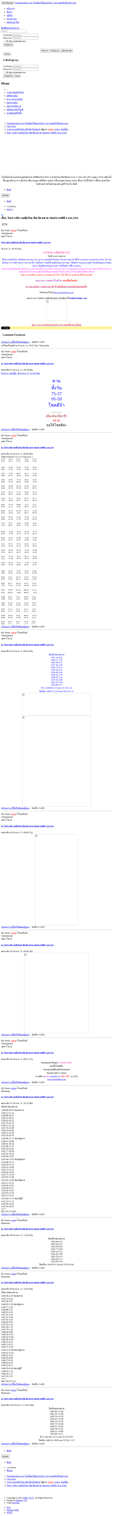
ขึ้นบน (10, 1470)
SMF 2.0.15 (28, 1498)
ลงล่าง (10, 209)
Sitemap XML (13, 1510)
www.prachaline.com (56, 1079)
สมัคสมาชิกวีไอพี (15, 109)
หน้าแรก (44, 51)
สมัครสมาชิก (67, 51)
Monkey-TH (21, 1500)
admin (50, 129)
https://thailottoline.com (63, 292)
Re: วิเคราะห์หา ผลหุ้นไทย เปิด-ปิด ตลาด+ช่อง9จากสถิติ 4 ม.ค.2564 (27, 364)
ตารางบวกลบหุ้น (15, 99)
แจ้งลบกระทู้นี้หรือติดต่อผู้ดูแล (15, 342)
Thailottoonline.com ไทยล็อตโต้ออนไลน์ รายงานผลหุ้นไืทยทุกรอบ (45, 3)
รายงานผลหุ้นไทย (15, 92)
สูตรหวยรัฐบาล (14, 106)
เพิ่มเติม (5, 195)
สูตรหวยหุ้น (12, 102)
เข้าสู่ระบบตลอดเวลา (16, 41)
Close (17, 76)
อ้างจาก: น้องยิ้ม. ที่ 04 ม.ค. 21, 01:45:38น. (20, 373)
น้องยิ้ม (64, 129)
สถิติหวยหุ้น (12, 96)
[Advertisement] (56, 156)
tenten (57, 129)
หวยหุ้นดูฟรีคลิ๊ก (14, 113)
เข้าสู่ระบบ (8, 45)
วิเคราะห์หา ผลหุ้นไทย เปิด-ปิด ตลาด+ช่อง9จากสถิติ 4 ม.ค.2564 (26, 243)
